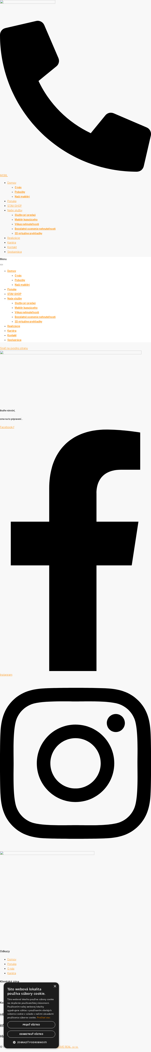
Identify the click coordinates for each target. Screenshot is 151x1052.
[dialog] (31, 1015)
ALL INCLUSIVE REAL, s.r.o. (62, 1047)
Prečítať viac (43, 1017)
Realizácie (13, 238)
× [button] (54, 986)
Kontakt (12, 247)
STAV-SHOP (14, 205)
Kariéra (11, 242)
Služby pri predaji (25, 214)
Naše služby (14, 210)
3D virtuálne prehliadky (28, 233)
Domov (11, 182)
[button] (31, 1042)
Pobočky (20, 191)
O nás (18, 187)
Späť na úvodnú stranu (14, 348)
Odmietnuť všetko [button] (31, 1034)
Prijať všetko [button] (31, 1024)
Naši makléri (22, 196)
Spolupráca (14, 251)
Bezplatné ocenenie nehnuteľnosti (35, 228)
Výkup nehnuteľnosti (27, 224)
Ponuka (11, 201)
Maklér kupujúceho (26, 219)
